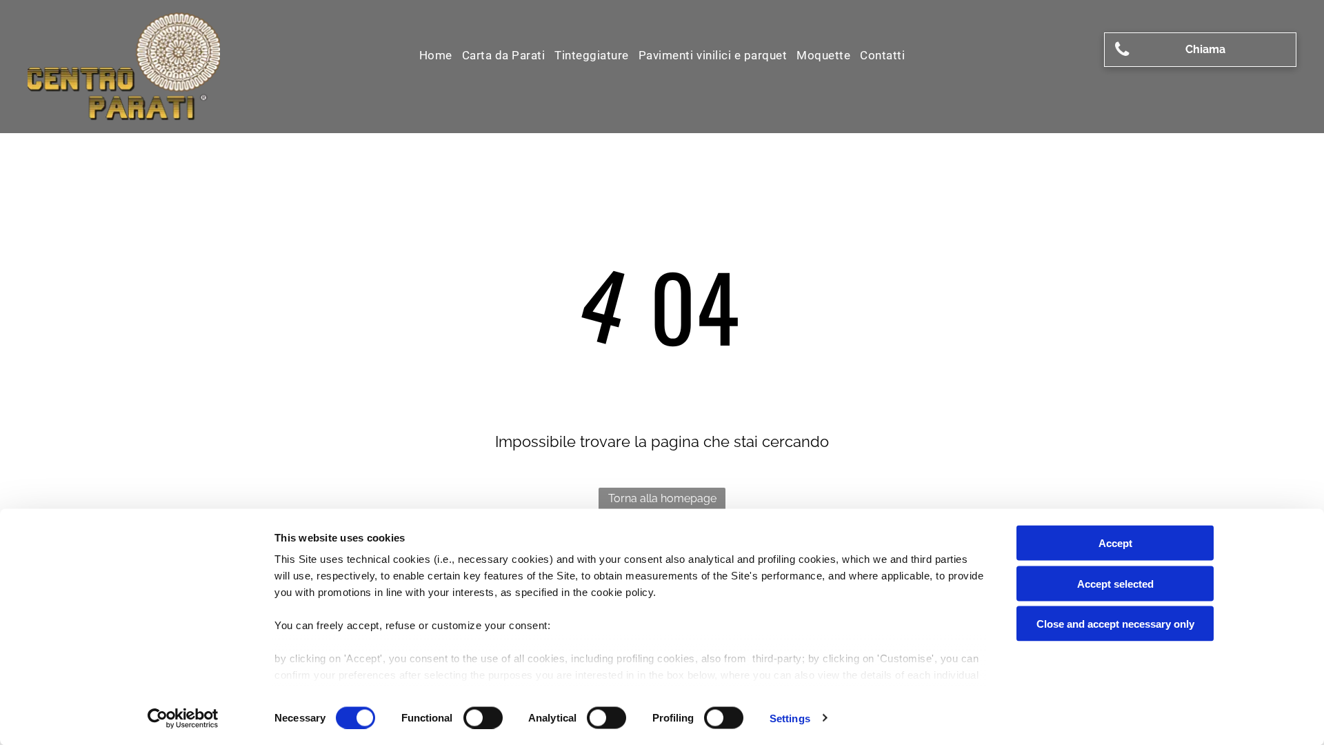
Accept (1115, 543)
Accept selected (1115, 583)
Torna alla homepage (662, 498)
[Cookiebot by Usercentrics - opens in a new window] (183, 718)
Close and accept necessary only (1115, 624)
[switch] (483, 717)
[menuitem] (435, 55)
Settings (790, 718)
